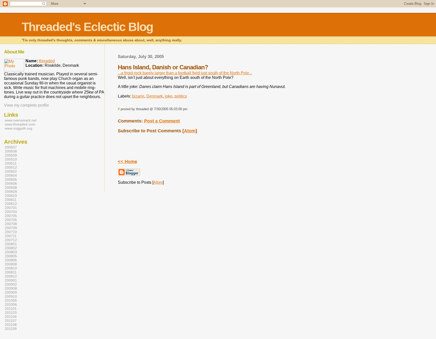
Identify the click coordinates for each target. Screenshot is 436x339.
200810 (11, 268)
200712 (11, 240)
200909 (11, 292)
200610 (11, 196)
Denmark (154, 96)
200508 (11, 151)
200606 (11, 183)
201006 (11, 304)
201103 (11, 313)
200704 (11, 212)
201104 (11, 317)
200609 (11, 192)
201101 (11, 308)
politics (180, 96)
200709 (11, 228)
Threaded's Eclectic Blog (87, 27)
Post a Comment (162, 121)
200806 (11, 260)
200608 (11, 188)
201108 (11, 325)
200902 (11, 284)
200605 (11, 179)
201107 (11, 321)
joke (168, 96)
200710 (11, 232)
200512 (11, 167)
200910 (11, 296)
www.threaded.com (20, 124)
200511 (11, 163)
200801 (11, 244)
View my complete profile (26, 105)
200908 (11, 288)
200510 (11, 159)
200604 (11, 175)
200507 (11, 147)
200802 (11, 248)
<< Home (127, 161)
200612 (11, 204)
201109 (11, 329)
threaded (47, 61)
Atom (190, 130)
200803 (11, 252)
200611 (11, 200)
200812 (11, 276)
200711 (11, 236)
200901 (11, 280)
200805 (11, 256)
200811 (11, 272)
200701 (11, 208)
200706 (11, 220)
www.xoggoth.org (18, 128)
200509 (11, 155)
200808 (11, 264)
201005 (11, 300)
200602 (11, 171)
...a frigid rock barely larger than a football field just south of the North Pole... (185, 73)
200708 (11, 224)
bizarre (138, 96)
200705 (11, 216)
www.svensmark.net (21, 120)
